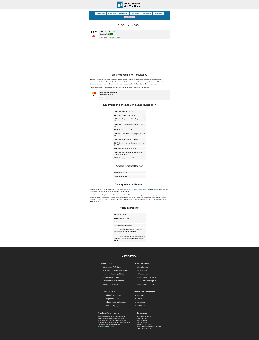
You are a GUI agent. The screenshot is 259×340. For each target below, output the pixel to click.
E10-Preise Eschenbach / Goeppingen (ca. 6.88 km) (129, 134)
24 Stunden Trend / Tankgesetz (116, 271)
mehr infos (103, 37)
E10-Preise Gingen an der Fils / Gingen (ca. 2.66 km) (129, 119)
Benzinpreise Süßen (120, 172)
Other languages (113, 305)
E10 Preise (135, 13)
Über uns (140, 295)
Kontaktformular (161, 199)
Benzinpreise (123, 13)
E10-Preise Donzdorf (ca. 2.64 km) (125, 115)
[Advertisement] (129, 55)
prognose (112, 37)
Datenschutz (141, 305)
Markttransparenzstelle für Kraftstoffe (138, 189)
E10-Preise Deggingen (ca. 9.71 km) (125, 158)
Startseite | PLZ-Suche (112, 267)
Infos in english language (116, 302)
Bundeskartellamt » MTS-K (106, 326)
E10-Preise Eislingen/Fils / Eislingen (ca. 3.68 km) (128, 125)
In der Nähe (112, 13)
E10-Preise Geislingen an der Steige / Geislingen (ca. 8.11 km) (129, 144)
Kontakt (139, 299)
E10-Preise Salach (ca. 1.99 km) (124, 111)
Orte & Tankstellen (111, 284)
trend (118, 37)
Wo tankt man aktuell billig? (123, 225)
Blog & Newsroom (114, 295)
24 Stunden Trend (120, 214)
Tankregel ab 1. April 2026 (114, 274)
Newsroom (158, 13)
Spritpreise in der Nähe (121, 218)
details (102, 97)
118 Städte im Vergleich (147, 281)
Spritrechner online (111, 277)
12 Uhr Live (129, 17)
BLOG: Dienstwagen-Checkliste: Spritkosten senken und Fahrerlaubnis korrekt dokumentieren (128, 231)
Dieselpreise (147, 13)
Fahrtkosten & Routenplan (114, 281)
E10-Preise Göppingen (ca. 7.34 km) (126, 139)
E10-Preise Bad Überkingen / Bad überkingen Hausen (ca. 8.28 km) (128, 153)
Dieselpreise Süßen (120, 176)
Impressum (141, 302)
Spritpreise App (113, 299)
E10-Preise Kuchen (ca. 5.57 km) (124, 130)
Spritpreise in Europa (146, 284)
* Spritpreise (101, 13)
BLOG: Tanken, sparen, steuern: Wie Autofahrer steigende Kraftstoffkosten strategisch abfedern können (129, 238)
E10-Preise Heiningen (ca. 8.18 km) (125, 148)
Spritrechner (118, 222)
